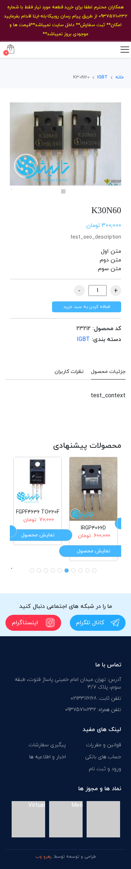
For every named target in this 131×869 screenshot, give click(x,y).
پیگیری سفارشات (47, 745)
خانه (119, 77)
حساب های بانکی (103, 757)
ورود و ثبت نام (105, 769)
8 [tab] (46, 570)
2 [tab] (87, 570)
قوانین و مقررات (103, 745)
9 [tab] (39, 570)
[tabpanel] (65, 144)
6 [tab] (59, 570)
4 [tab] (73, 570)
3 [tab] (80, 570)
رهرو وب (43, 857)
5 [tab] (66, 570)
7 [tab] (53, 570)
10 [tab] (32, 570)
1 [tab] (63, 191)
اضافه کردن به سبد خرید (86, 307)
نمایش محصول (93, 551)
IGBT (102, 77)
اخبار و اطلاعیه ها (47, 757)
